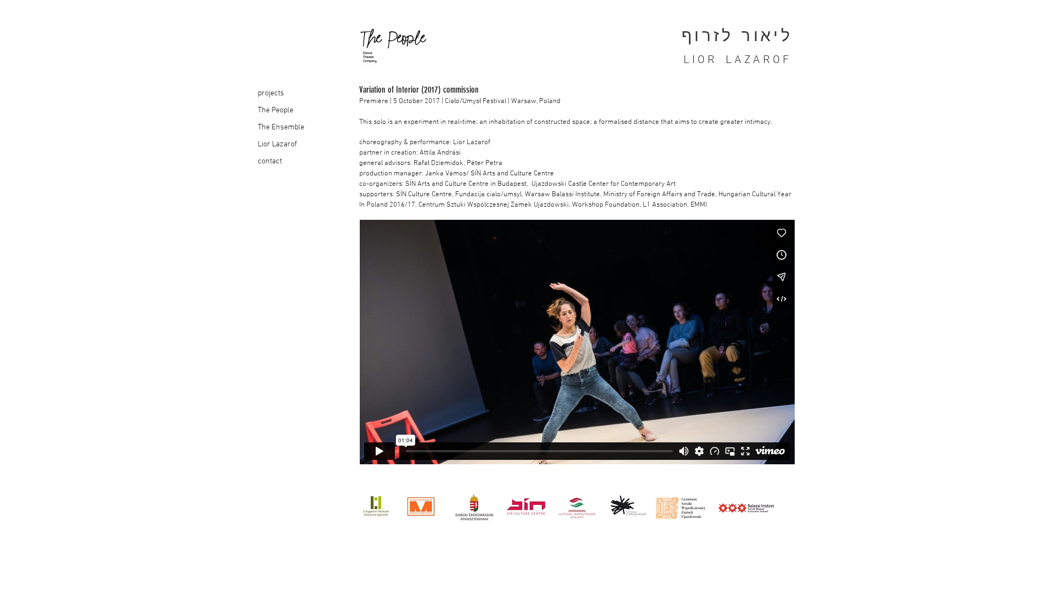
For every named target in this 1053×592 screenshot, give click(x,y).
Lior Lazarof (277, 144)
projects (271, 93)
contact (270, 161)
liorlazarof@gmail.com (290, 541)
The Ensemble (281, 127)
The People (275, 110)
